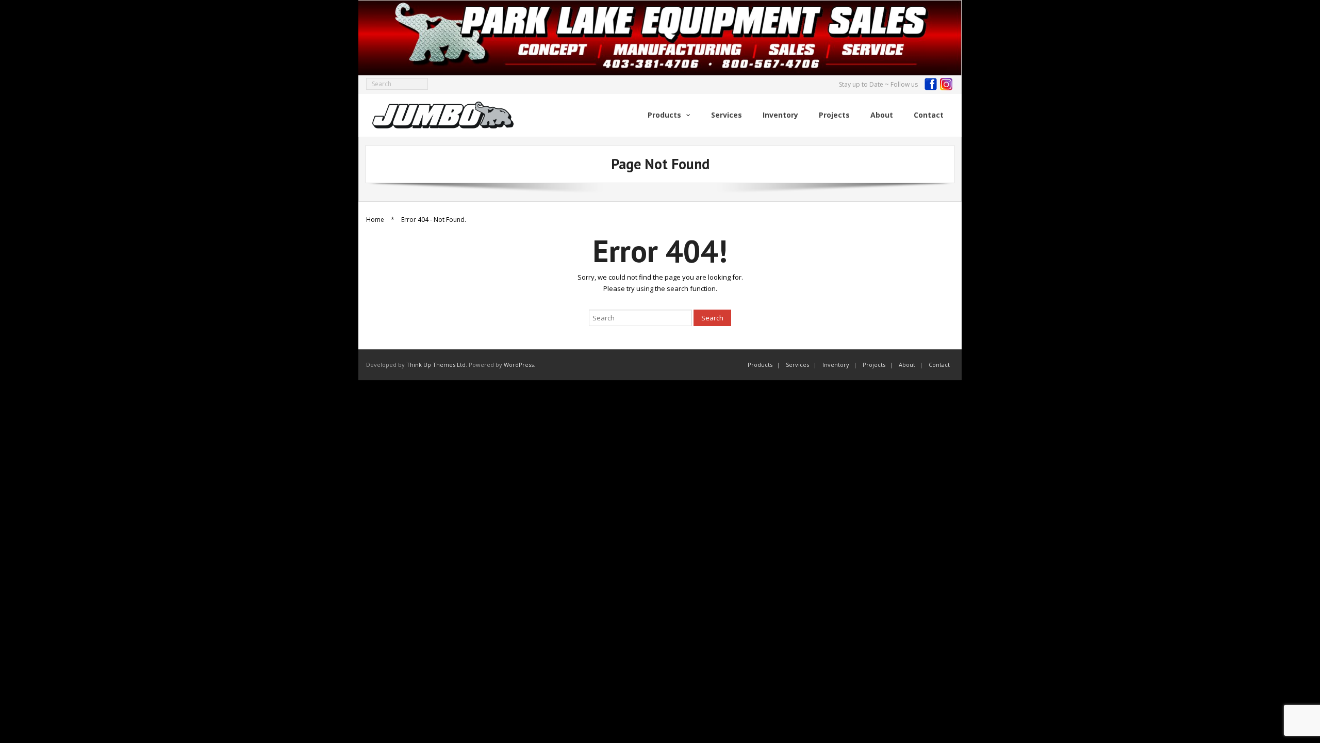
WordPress (519, 364)
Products (760, 364)
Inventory (835, 364)
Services (797, 364)
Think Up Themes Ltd (436, 364)
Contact (939, 364)
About (907, 364)
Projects (874, 364)
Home (375, 219)
